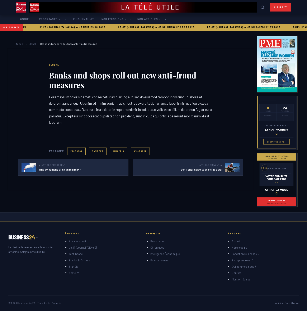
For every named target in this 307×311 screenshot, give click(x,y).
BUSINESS (23, 237)
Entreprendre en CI (243, 260)
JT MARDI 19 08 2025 (85, 27)
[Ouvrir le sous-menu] (66, 19)
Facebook (76, 151)
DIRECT (282, 7)
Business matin (78, 241)
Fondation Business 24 (245, 254)
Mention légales (241, 279)
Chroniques (157, 247)
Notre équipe (239, 247)
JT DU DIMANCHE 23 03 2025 (169, 27)
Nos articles (147, 19)
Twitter (97, 151)
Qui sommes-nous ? (244, 266)
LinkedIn (118, 151)
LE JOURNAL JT (83, 19)
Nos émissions (112, 19)
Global (32, 43)
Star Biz (73, 266)
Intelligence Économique (165, 254)
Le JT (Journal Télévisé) (83, 247)
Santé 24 (74, 273)
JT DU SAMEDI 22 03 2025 (257, 27)
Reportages (48, 19)
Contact (236, 273)
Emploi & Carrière (79, 260)
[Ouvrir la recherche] (262, 7)
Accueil (25, 19)
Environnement (159, 260)
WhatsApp (140, 151)
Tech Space (76, 254)
